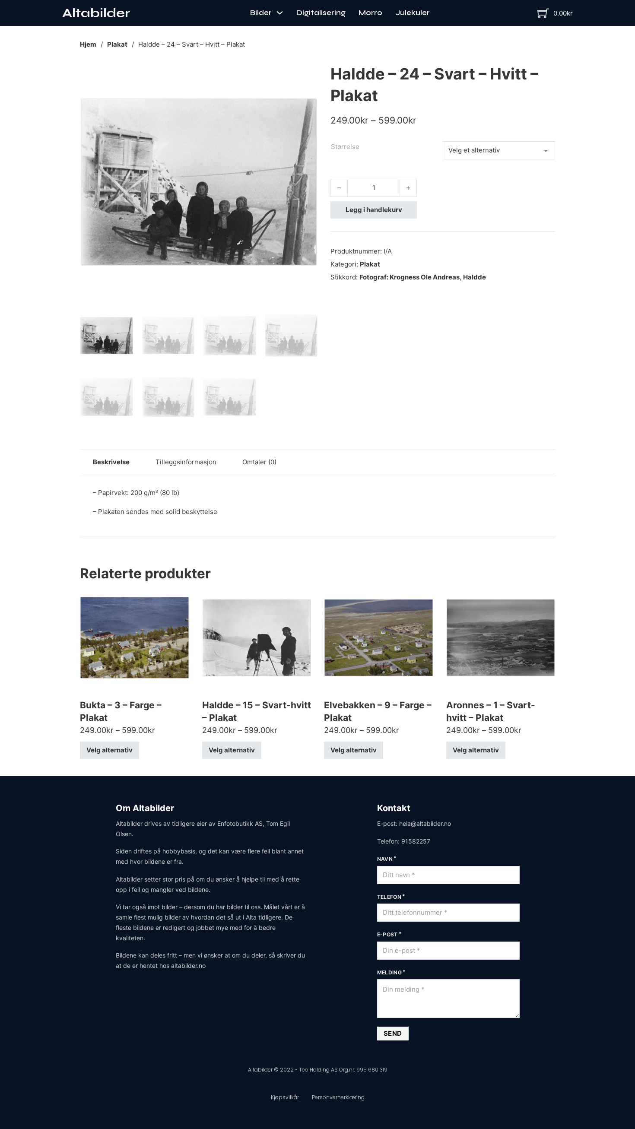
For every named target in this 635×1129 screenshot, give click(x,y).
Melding (389, 972)
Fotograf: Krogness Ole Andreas (409, 277)
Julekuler (412, 12)
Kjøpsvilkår (285, 1097)
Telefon (389, 897)
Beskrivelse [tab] (111, 462)
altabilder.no (188, 965)
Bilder (261, 12)
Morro (370, 12)
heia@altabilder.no (425, 823)
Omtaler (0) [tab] (259, 462)
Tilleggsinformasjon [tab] (186, 462)
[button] (306, 75)
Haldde (474, 277)
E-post (387, 934)
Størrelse (345, 147)
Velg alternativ (109, 750)
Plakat (117, 44)
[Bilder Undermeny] (279, 12)
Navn (385, 859)
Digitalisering (321, 12)
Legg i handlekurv (374, 210)
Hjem (88, 44)
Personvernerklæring (338, 1097)
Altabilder (96, 12)
